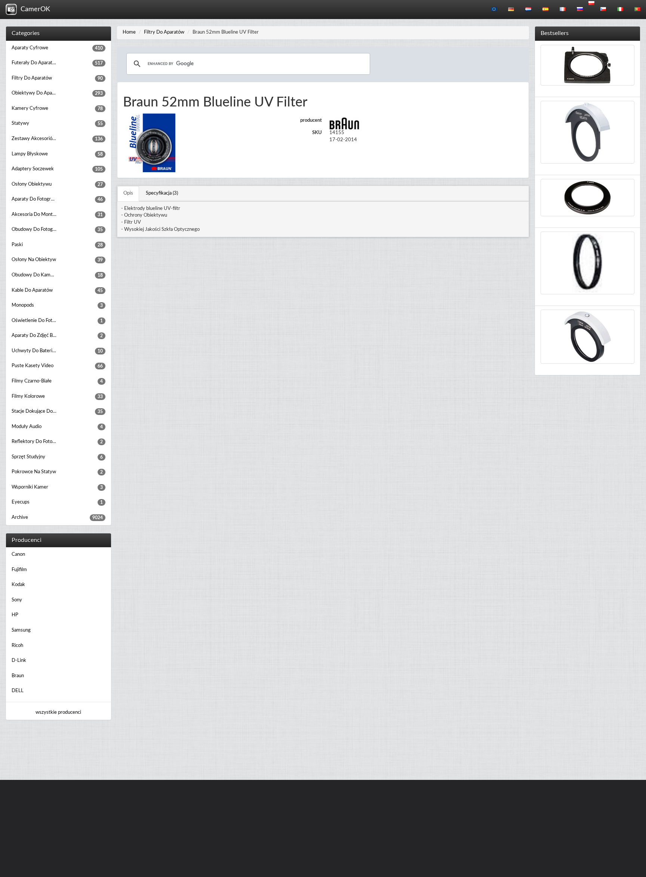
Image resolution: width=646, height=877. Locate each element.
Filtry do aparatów (164, 32)
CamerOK (33, 9)
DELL (18, 690)
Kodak (18, 584)
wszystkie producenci (58, 712)
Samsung (21, 630)
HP (15, 615)
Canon (18, 554)
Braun (18, 675)
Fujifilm (19, 569)
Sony (17, 600)
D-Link (19, 660)
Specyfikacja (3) (162, 193)
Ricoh (17, 645)
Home (129, 32)
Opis (128, 193)
